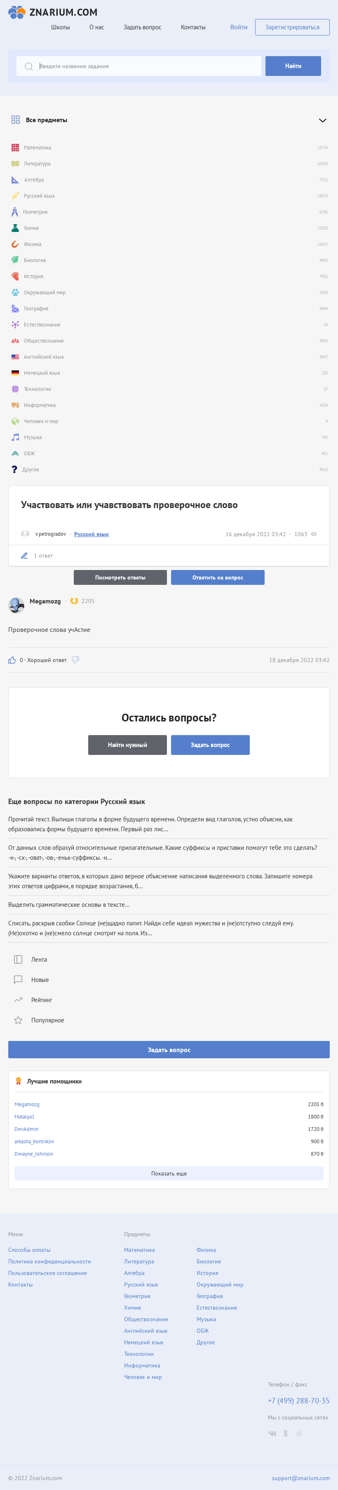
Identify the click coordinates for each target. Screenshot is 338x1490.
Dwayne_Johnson (33, 1153)
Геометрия (137, 1296)
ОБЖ (203, 1330)
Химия (132, 1307)
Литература (139, 1261)
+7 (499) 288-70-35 (299, 1400)
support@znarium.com (301, 1478)
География (210, 1296)
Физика (206, 1249)
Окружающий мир (220, 1284)
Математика (139, 1249)
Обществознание (146, 1319)
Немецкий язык (144, 1342)
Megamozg (27, 1104)
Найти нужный (127, 745)
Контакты (193, 27)
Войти (239, 27)
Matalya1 (24, 1116)
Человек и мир (143, 1377)
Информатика (142, 1365)
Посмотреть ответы (120, 577)
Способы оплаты (29, 1249)
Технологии (139, 1354)
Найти (293, 66)
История (207, 1273)
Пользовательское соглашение (47, 1273)
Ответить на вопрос (217, 577)
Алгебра (134, 1273)
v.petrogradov (50, 533)
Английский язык (146, 1330)
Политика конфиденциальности (49, 1261)
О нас (96, 27)
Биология (209, 1261)
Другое (206, 1342)
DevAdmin (26, 1129)
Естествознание (217, 1307)
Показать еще (169, 1173)
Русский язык (91, 534)
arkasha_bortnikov (34, 1141)
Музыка (206, 1319)
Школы (60, 27)
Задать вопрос (169, 1049)
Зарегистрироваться (292, 27)
